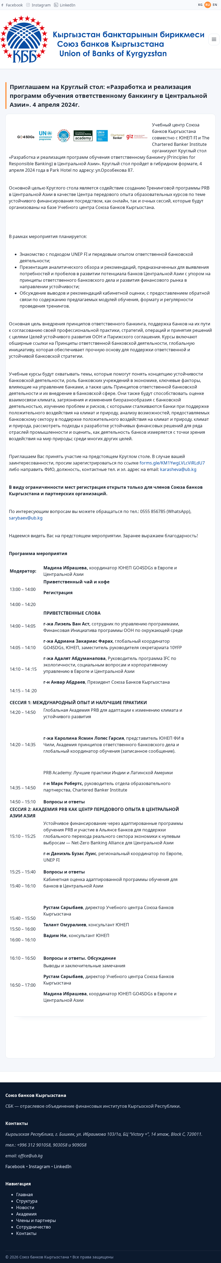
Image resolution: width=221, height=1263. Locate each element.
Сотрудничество (33, 1227)
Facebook (15, 1166)
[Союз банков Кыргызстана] (102, 39)
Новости (25, 1207)
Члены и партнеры (36, 1220)
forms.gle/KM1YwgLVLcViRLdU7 (172, 463)
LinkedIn (62, 1166)
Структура (26, 1201)
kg (200, 4)
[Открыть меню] (214, 39)
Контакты (26, 1233)
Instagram (39, 1166)
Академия (26, 1214)
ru (207, 4)
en (215, 4)
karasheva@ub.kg (178, 469)
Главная (24, 1194)
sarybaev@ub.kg (26, 518)
